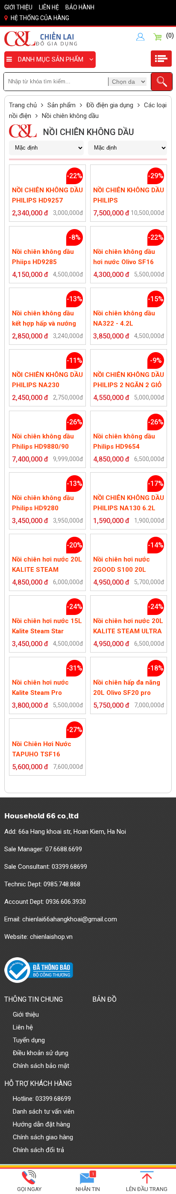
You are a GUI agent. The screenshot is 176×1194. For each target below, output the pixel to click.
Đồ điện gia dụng (109, 105)
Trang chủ (23, 105)
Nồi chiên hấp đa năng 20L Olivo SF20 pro (126, 688)
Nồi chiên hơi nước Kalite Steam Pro (40, 688)
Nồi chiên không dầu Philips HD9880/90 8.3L (43, 442)
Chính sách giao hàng (43, 1137)
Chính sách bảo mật (41, 1066)
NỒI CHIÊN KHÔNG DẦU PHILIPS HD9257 (47, 195)
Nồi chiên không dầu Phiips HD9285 (43, 257)
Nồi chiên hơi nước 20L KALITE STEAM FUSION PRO (47, 565)
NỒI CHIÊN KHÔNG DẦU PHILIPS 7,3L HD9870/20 (128, 196)
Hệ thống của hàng (40, 18)
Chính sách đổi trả (38, 1150)
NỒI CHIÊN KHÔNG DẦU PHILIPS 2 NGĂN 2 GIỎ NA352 (128, 380)
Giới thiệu (18, 7)
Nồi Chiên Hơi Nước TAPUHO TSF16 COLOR (41, 749)
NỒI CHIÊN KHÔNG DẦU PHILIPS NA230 (47, 380)
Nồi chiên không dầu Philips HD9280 (43, 503)
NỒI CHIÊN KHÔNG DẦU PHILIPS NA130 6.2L (128, 503)
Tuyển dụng (29, 1040)
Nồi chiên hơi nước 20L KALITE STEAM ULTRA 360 (128, 626)
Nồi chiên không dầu (70, 116)
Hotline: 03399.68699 (42, 1099)
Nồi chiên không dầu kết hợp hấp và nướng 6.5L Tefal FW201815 (44, 319)
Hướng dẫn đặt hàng (41, 1124)
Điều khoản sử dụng (40, 1053)
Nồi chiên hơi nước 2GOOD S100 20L (121, 564)
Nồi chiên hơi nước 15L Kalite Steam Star (47, 626)
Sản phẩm (61, 105)
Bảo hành (79, 7)
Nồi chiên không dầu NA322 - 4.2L (124, 318)
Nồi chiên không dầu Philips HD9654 (124, 441)
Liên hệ (49, 7)
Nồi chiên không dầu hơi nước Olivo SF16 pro (124, 257)
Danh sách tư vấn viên (43, 1111)
